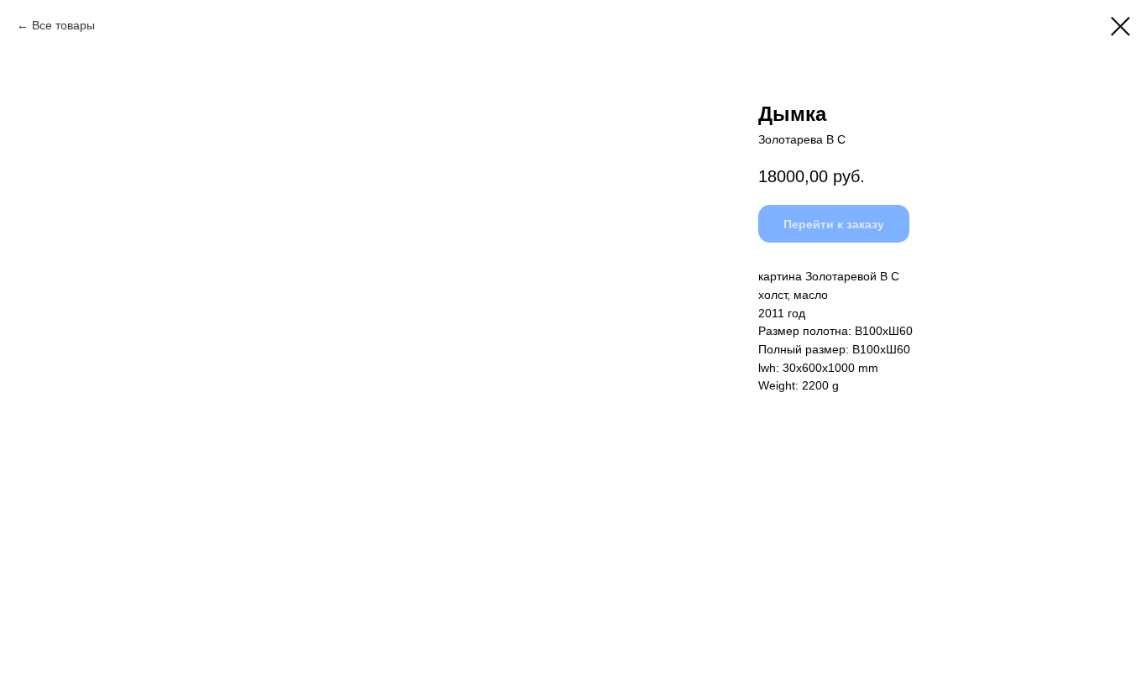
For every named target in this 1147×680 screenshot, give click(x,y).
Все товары (63, 25)
